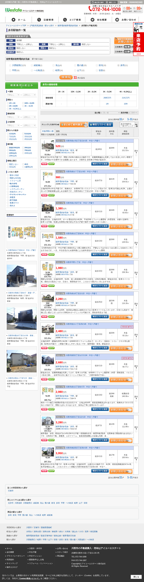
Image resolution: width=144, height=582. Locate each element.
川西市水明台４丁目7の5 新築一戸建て (23, 378)
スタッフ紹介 (62, 552)
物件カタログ (12, 567)
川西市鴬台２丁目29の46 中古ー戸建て (82, 324)
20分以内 (28, 139)
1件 (107, 104)
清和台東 (46, 531)
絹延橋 (38, 65)
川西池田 (18, 503)
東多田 (67, 460)
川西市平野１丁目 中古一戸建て (79, 262)
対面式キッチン (15, 192)
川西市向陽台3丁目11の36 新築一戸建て (24, 335)
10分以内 (28, 136)
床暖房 (12, 197)
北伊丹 (11, 503)
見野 (86, 531)
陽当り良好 (14, 175)
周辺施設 (60, 556)
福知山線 (57, 536)
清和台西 (37, 531)
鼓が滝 (67, 152)
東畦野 (54, 531)
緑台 (66, 184)
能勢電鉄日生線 (69, 536)
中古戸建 (32, 552)
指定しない (13, 164)
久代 (81, 531)
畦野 (59, 70)
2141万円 (126, 98)
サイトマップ (12, 563)
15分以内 (13, 139)
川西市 (62, 152)
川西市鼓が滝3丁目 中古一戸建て (80, 203)
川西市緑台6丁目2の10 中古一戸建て (81, 293)
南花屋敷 (94, 531)
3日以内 (12, 167)
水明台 (29, 531)
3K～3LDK (28, 106)
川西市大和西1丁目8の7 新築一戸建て (23, 293)
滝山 (58, 65)
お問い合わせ (62, 548)
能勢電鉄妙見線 (62, 150)
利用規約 (10, 559)
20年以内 (13, 156)
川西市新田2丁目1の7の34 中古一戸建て (83, 355)
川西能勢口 (19, 65)
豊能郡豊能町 (46, 527)
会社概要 (10, 552)
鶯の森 (81, 65)
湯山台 (74, 531)
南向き (12, 206)
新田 (66, 369)
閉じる (136, 577)
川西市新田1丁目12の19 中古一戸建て (82, 417)
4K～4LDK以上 (15, 109)
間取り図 (50, 131)
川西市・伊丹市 (35, 548)
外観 (44, 131)
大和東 (67, 531)
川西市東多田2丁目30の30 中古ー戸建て (83, 448)
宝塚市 (11, 491)
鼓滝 (102, 65)
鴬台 (66, 337)
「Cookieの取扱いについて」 (29, 578)
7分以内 (12, 136)
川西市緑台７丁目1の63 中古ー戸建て (82, 171)
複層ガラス (14, 203)
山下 (80, 70)
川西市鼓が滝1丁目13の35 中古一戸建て (83, 141)
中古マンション (35, 556)
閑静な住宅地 (15, 178)
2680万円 (107, 98)
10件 (126, 104)
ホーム (9, 548)
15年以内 (28, 153)
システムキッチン (16, 189)
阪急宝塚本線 (46, 536)
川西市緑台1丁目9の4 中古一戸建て (81, 233)
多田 (124, 65)
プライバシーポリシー (16, 556)
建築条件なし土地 (36, 559)
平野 (15, 70)
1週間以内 (28, 167)
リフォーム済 (15, 181)
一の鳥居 (39, 70)
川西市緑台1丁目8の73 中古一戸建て (81, 387)
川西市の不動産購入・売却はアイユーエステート (96, 548)
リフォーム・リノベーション (41, 563)
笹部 (102, 70)
